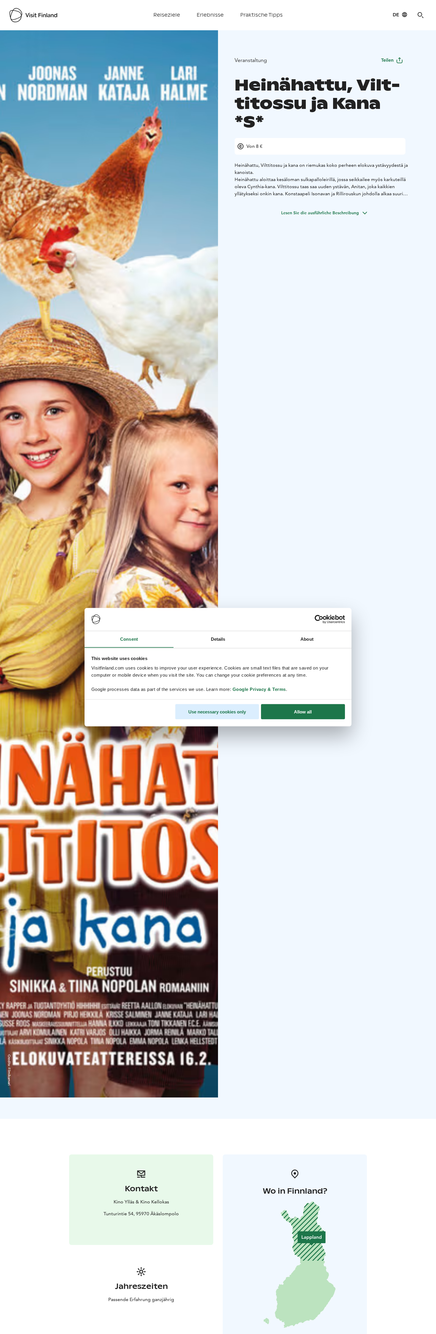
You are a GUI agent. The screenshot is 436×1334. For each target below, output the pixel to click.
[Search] (421, 15)
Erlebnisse (210, 15)
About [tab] (307, 638)
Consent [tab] (129, 638)
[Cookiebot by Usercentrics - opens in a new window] (319, 619)
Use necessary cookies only (217, 711)
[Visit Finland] (33, 15)
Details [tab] (218, 638)
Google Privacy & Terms (259, 688)
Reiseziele (166, 15)
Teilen (387, 60)
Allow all (303, 711)
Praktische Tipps (261, 15)
